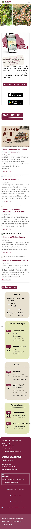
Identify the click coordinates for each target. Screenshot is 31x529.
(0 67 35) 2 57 (8, 448)
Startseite (5, 518)
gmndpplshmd (12, 451)
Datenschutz (6, 521)
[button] (29, 2)
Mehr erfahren (6, 171)
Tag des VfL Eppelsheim (11, 179)
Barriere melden (7, 524)
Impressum (20, 518)
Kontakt (12, 518)
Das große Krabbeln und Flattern (15, 260)
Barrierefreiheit (16, 521)
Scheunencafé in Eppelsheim (13, 237)
